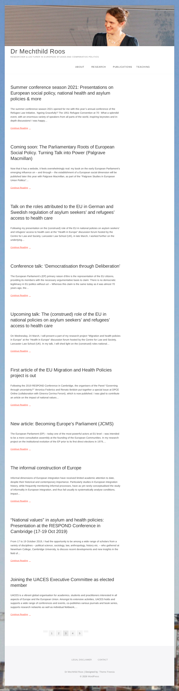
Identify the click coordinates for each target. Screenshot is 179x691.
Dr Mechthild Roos (37, 51)
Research (98, 67)
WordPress (93, 676)
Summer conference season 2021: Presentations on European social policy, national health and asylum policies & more (61, 93)
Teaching (143, 67)
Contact (103, 659)
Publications (122, 67)
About (79, 67)
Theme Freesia (106, 672)
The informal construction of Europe (45, 467)
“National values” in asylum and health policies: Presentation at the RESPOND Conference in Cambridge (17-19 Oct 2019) (57, 525)
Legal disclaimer (81, 659)
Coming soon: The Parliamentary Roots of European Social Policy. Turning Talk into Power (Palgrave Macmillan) (62, 152)
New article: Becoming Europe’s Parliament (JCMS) (62, 423)
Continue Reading (19, 128)
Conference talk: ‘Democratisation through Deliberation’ (65, 266)
